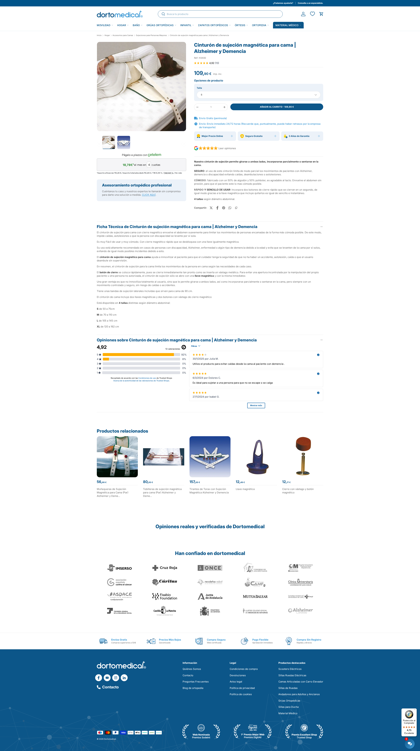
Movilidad (103, 25)
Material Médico (287, 713)
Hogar (121, 25)
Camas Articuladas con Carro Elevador (300, 681)
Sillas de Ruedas (288, 688)
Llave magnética (245, 489)
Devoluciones (238, 675)
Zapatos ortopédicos (213, 25)
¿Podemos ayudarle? (283, 3)
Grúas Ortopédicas (160, 25)
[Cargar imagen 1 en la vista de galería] (141, 86)
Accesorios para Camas (123, 35)
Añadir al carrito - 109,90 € (277, 106)
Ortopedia (259, 25)
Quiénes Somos (192, 668)
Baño (136, 25)
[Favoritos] (312, 14)
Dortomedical (110, 739)
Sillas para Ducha (288, 706)
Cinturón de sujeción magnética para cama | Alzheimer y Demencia (199, 35)
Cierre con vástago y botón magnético (298, 490)
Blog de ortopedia (193, 688)
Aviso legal (236, 681)
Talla (199, 88)
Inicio (99, 35)
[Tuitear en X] (211, 208)
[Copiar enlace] (236, 208)
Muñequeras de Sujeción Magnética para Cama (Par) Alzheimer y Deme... (112, 492)
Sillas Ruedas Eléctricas (292, 675)
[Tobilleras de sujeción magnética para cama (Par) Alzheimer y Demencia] (163, 456)
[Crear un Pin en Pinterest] (223, 208)
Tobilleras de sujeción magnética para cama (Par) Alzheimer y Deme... (162, 492)
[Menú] (415, 710)
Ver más (178, 173)
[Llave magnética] (256, 456)
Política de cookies (241, 694)
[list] (141, 88)
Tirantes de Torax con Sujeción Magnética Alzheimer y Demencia (209, 490)
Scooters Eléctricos (290, 668)
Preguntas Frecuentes (196, 681)
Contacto (110, 687)
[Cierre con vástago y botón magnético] (302, 456)
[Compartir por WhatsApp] (230, 208)
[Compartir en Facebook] (217, 208)
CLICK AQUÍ (149, 194)
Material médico (286, 25)
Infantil (185, 25)
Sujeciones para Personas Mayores (151, 35)
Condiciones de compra (244, 668)
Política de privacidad (242, 688)
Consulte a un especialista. (310, 3)
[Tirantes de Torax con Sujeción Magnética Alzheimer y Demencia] (210, 456)
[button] (321, 14)
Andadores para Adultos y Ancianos (299, 694)
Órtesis (240, 25)
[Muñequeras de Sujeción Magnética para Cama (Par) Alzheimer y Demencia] (117, 456)
